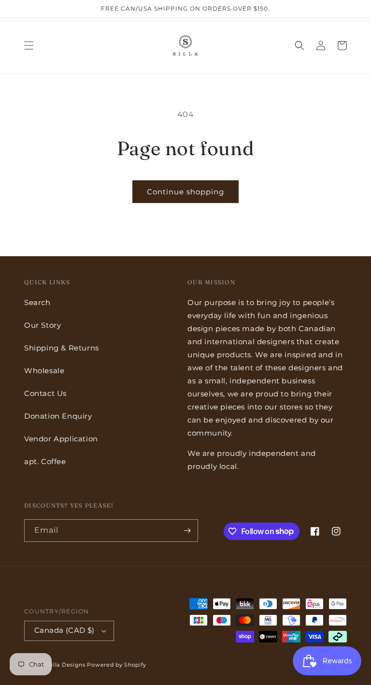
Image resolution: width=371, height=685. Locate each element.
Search (37, 302)
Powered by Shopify (116, 664)
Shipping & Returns (61, 347)
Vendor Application (61, 438)
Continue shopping (185, 191)
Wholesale (44, 370)
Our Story (42, 325)
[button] (29, 45)
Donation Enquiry (58, 416)
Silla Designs (67, 664)
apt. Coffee (45, 461)
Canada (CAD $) (64, 630)
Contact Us (45, 393)
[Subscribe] (187, 530)
